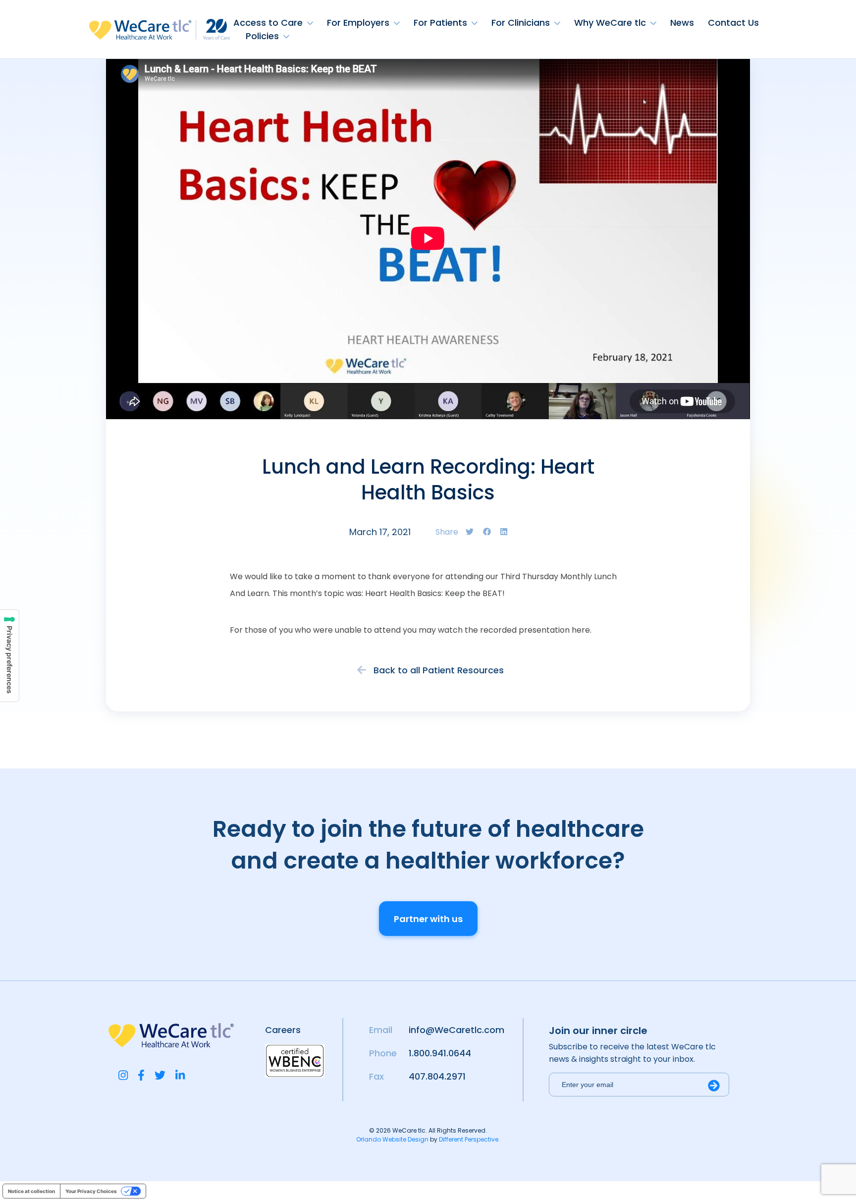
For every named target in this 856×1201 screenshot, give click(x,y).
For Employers (358, 22)
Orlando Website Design (392, 1139)
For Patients (440, 22)
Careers (283, 1030)
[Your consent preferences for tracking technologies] (9, 656)
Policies (262, 36)
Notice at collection (31, 1191)
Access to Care (268, 22)
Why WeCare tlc (610, 22)
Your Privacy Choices (91, 1191)
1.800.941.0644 (440, 1053)
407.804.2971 (437, 1076)
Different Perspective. (469, 1139)
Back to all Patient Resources (437, 670)
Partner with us (428, 919)
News (682, 22)
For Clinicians (520, 22)
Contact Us (733, 22)
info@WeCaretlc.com (456, 1030)
